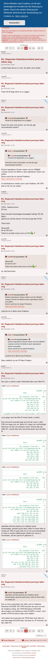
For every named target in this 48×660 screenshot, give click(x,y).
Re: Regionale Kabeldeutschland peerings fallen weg (22, 60)
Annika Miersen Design (29, 653)
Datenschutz (41, 646)
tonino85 (11, 118)
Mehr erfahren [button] (21, 16)
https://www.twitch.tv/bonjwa (11, 179)
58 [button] (39, 48)
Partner (24, 647)
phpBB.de (33, 655)
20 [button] (18, 48)
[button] (7, 48)
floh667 (10, 592)
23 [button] (30, 48)
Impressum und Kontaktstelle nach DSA (23, 646)
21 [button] (22, 48)
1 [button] (13, 48)
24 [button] (33, 48)
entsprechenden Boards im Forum (12, 41)
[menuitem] (25, 640)
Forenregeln (5, 27)
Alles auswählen (12, 386)
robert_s (10, 151)
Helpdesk (10, 32)
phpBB (17, 650)
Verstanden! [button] (14, 23)
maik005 (10, 257)
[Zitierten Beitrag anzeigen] (27, 118)
